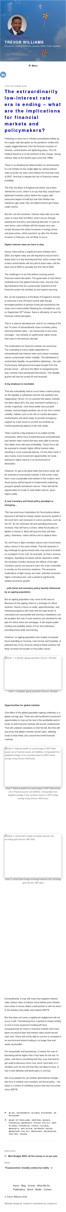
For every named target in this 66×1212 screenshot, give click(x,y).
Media (38, 1189)
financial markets (20, 1123)
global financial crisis (24, 1126)
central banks (41, 1120)
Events (31, 1185)
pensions (36, 1131)
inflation (27, 1128)
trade (23, 1134)
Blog (12, 1113)
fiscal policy (42, 1123)
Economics (23, 1113)
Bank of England (19, 1120)
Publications (19, 1189)
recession (50, 1131)
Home (16, 1185)
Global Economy (41, 1113)
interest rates (43, 1128)
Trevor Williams (24, 42)
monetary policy (19, 1131)
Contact (47, 1189)
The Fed (13, 1134)
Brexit (30, 1189)
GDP (54, 1123)
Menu (35, 65)
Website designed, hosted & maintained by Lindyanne (31, 1203)
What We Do (43, 1185)
